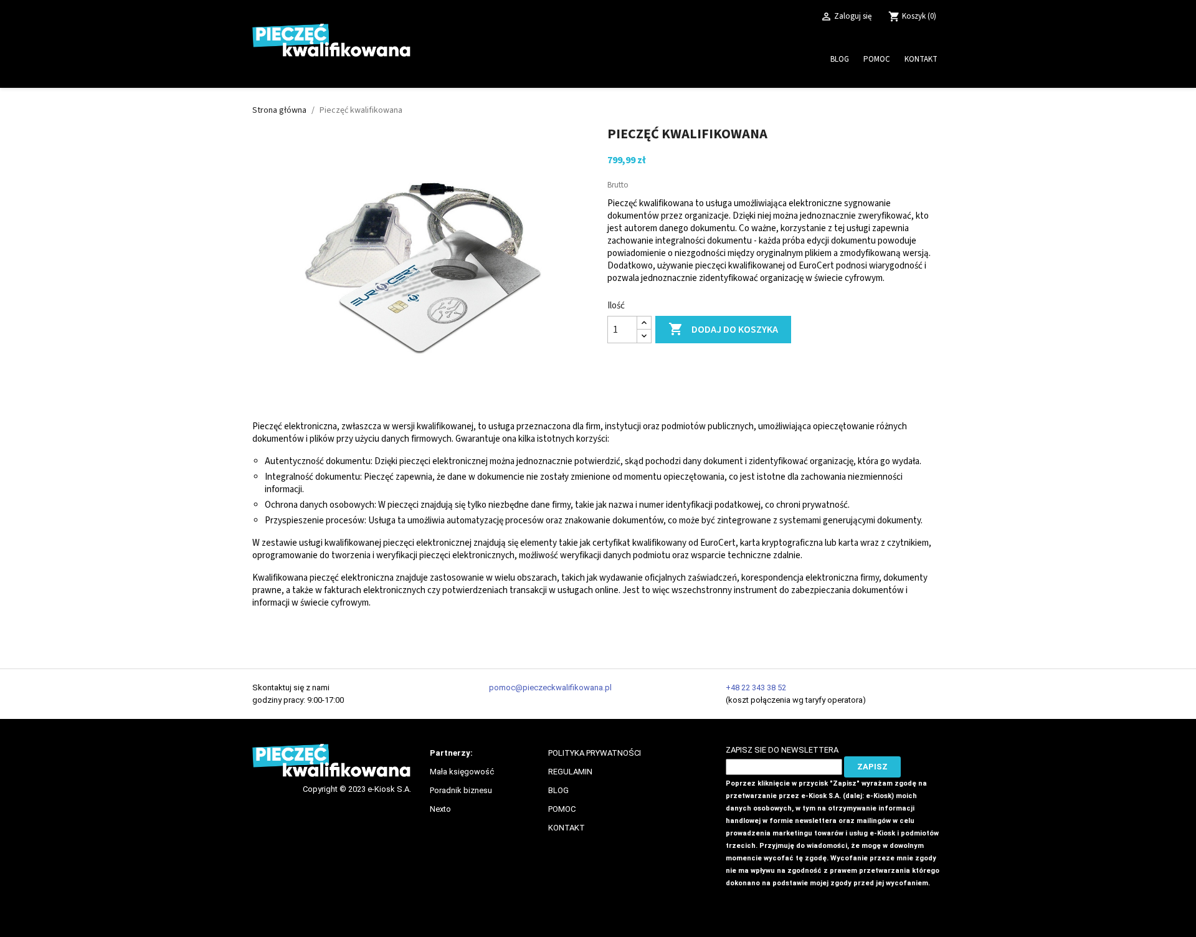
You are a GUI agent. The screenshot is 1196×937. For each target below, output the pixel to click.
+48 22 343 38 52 (756, 687)
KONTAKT (566, 827)
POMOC (562, 809)
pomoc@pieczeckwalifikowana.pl (550, 687)
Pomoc (876, 59)
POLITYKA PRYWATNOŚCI (594, 753)
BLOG (558, 790)
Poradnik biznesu (461, 790)
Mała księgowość (462, 771)
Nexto (440, 809)
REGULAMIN (570, 771)
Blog (839, 59)
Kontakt (920, 59)
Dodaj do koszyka (723, 328)
